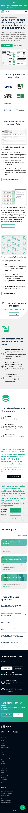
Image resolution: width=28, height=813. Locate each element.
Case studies (4, 781)
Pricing (3, 740)
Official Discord (5, 777)
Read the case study (14, 476)
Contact (3, 763)
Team (2, 756)
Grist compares (15, 8)
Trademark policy (5, 758)
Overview (3, 742)
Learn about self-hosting (9, 293)
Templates (4, 779)
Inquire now (7, 668)
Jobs (2, 761)
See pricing (14, 314)
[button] (12, 518)
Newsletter (4, 774)
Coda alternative (5, 795)
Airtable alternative (6, 802)
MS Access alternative (6, 800)
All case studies (15, 514)
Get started (7, 45)
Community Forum (5, 775)
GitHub (3, 743)
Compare (3, 787)
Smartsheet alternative (7, 797)
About (2, 754)
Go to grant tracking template (11, 179)
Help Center (4, 770)
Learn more (18, 668)
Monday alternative (6, 798)
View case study (15, 510)
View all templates (22, 535)
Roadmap (3, 745)
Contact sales (18, 715)
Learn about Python (8, 226)
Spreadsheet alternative (7, 793)
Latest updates (5, 747)
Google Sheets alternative (7, 791)
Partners (3, 759)
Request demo (18, 45)
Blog (2, 772)
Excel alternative (5, 790)
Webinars (3, 782)
